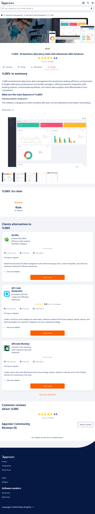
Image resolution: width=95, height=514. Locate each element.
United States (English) (21, 507)
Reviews (53, 67)
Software (5, 482)
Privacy (4, 461)
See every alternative (47, 394)
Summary (9, 67)
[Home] (2, 15)
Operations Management (14, 15)
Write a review (85, 424)
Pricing (23, 67)
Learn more (47, 277)
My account (6, 493)
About (4, 478)
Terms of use (6, 470)
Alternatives (38, 67)
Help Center (6, 497)
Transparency (6, 466)
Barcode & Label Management (36, 15)
